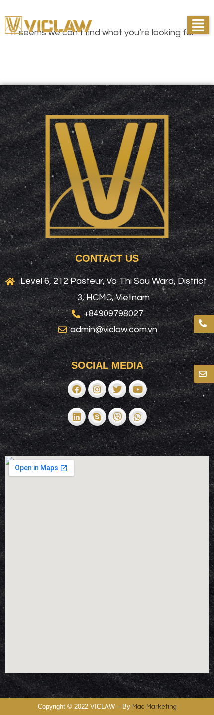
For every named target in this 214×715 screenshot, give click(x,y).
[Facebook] (77, 389)
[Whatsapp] (138, 417)
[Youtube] (138, 389)
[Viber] (117, 417)
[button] (198, 25)
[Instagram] (97, 389)
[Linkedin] (77, 417)
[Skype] (97, 417)
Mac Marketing (154, 706)
